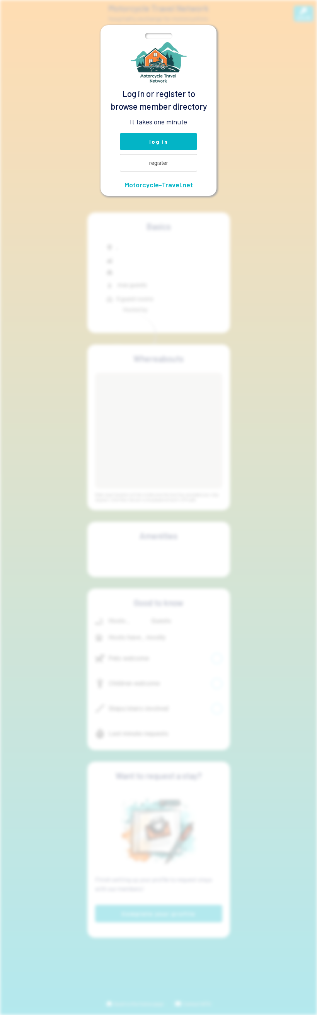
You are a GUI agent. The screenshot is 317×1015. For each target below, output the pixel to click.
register (158, 163)
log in (158, 141)
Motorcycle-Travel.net (158, 184)
